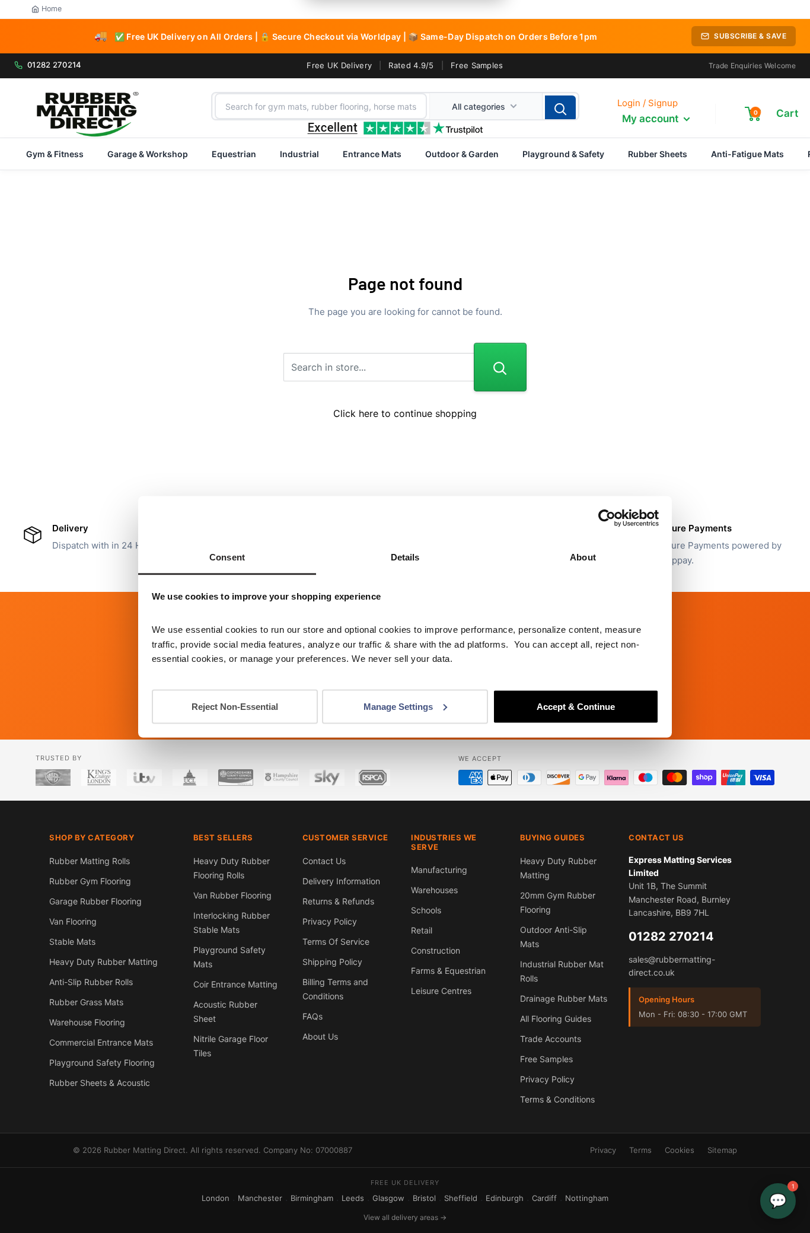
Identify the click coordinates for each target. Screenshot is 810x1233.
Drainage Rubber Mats (563, 998)
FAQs (312, 1016)
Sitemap (722, 1150)
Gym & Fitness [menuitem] (55, 154)
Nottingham (586, 1198)
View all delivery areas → (405, 1217)
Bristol (424, 1198)
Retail (421, 930)
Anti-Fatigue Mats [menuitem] (747, 154)
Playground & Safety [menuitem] (563, 154)
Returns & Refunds (338, 901)
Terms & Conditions (557, 1099)
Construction (435, 950)
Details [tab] (405, 557)
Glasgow (388, 1198)
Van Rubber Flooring (232, 895)
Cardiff (544, 1198)
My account (651, 119)
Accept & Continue (576, 706)
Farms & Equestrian (448, 971)
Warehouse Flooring (87, 1022)
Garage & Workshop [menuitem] (147, 154)
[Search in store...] (500, 367)
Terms (640, 1150)
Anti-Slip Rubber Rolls (91, 982)
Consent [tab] (227, 557)
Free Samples (477, 65)
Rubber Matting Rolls (89, 861)
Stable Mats (72, 941)
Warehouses (434, 890)
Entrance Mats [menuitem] (372, 154)
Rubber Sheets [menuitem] (657, 154)
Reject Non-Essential (235, 706)
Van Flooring (73, 921)
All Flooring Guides (555, 1019)
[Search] (560, 108)
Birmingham (312, 1198)
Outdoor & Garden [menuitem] (462, 154)
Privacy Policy (329, 921)
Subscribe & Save (750, 35)
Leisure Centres (441, 991)
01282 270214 (54, 64)
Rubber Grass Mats (86, 1002)
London (215, 1198)
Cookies (679, 1150)
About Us (320, 1036)
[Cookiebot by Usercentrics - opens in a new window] (607, 518)
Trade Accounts (550, 1039)
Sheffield (460, 1198)
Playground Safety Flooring (102, 1062)
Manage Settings (398, 706)
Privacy (603, 1150)
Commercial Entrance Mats (101, 1042)
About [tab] (583, 557)
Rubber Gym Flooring (90, 881)
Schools (426, 910)
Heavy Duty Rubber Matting (103, 962)
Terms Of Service (335, 941)
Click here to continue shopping (405, 413)
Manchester (260, 1198)
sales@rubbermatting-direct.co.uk (672, 965)
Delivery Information (341, 881)
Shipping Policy (332, 962)
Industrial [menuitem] (299, 154)
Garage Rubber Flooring (95, 901)
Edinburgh (505, 1198)
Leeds (353, 1198)
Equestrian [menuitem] (234, 154)
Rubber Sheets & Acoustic (99, 1083)
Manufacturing (439, 870)
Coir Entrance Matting (235, 984)
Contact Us (324, 861)
